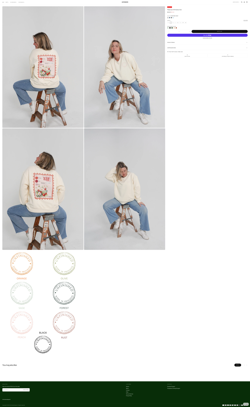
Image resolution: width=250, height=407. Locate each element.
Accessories (13, 2)
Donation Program (171, 386)
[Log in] (244, 2)
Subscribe (26, 389)
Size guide (245, 20)
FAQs (127, 392)
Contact (128, 390)
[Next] (247, 365)
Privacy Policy (129, 395)
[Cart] (247, 2)
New (3, 2)
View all (238, 364)
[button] (241, 2)
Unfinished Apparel (6, 399)
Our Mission (21, 2)
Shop (7, 2)
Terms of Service (129, 393)
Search (127, 386)
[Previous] (244, 365)
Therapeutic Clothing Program (173, 388)
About (127, 388)
